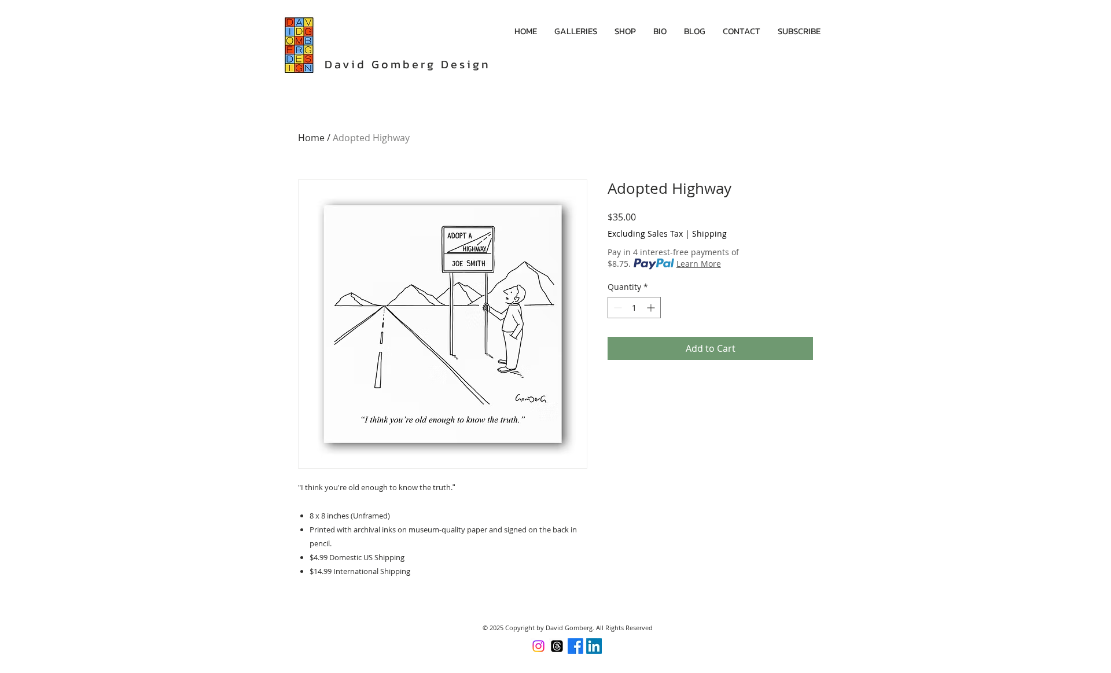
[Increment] (652, 307)
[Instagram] (538, 646)
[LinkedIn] (594, 646)
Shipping (709, 233)
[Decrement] (616, 307)
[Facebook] (575, 646)
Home (311, 137)
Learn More (698, 263)
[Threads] (557, 646)
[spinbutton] (634, 307)
